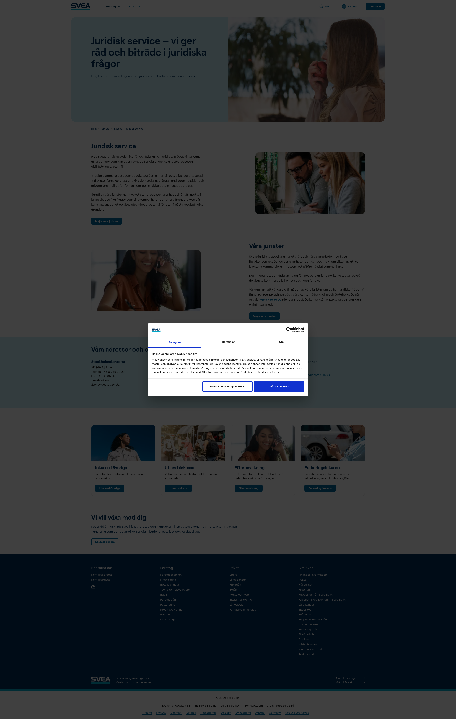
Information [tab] (228, 341)
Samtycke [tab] (175, 342)
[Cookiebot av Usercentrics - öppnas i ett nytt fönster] (288, 330)
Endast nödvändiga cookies (227, 386)
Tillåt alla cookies (279, 386)
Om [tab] (281, 341)
